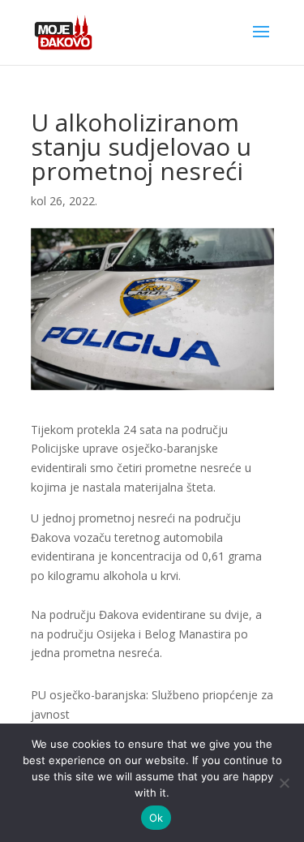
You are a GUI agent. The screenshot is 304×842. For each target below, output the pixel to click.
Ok (156, 817)
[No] (284, 783)
